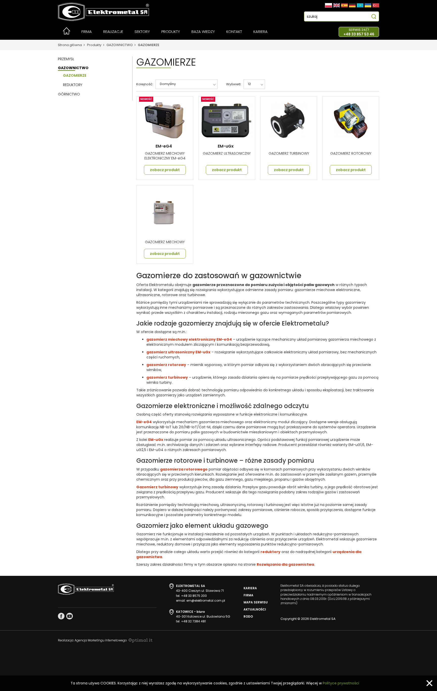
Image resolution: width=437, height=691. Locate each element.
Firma (248, 595)
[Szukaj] (374, 17)
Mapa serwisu (256, 602)
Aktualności (255, 609)
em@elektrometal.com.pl (205, 600)
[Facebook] (61, 616)
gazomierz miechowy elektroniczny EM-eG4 (189, 339)
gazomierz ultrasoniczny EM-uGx (178, 352)
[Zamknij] (429, 683)
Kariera (250, 588)
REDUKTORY (72, 84)
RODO (248, 616)
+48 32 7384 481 (193, 621)
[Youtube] (69, 616)
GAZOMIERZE (148, 45)
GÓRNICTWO (69, 94)
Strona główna (70, 45)
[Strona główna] (66, 33)
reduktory (270, 551)
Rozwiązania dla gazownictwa (285, 564)
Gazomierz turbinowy (157, 487)
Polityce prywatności (341, 683)
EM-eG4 (144, 421)
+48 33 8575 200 (194, 596)
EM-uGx (155, 439)
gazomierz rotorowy (166, 364)
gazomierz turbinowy (167, 377)
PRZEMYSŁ (66, 59)
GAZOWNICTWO (119, 45)
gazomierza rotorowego (184, 469)
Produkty (94, 45)
